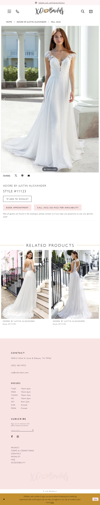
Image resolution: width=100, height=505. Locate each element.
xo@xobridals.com (20, 372)
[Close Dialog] (4, 499)
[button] (9, 11)
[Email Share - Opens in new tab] (29, 175)
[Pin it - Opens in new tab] (22, 175)
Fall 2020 (56, 21)
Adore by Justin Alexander (32, 21)
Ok (95, 499)
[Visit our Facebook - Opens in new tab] (12, 436)
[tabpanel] (50, 99)
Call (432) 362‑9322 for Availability (58, 207)
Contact (16, 453)
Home (9, 21)
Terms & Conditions (22, 450)
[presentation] (25, 284)
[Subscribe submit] (33, 430)
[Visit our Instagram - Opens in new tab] (18, 436)
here (52, 502)
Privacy (15, 447)
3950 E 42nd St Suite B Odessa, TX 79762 (31, 358)
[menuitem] (9, 11)
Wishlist (16, 456)
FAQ (13, 459)
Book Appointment (17, 207)
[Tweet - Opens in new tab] (16, 175)
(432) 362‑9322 (18, 365)
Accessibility (18, 462)
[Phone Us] (17, 11)
